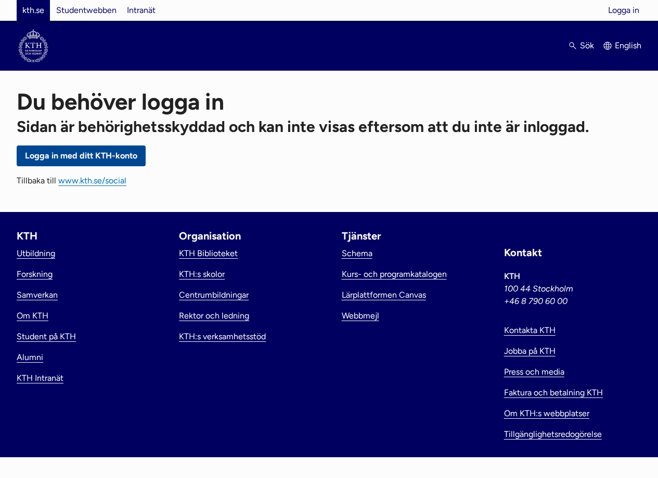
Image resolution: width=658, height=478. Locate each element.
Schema (357, 253)
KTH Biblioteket (208, 253)
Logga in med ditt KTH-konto (81, 156)
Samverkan (37, 295)
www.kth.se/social (92, 180)
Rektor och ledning (214, 316)
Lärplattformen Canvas (384, 295)
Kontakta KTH (530, 330)
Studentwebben (86, 10)
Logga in (623, 10)
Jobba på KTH (530, 351)
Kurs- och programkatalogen (394, 274)
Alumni (30, 357)
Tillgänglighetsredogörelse (553, 434)
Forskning (35, 274)
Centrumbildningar (214, 295)
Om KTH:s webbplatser (546, 413)
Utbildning (36, 253)
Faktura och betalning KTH (553, 392)
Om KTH (32, 316)
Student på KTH (46, 336)
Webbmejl (360, 316)
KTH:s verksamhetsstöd (222, 336)
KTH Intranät (40, 378)
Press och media (534, 372)
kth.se (33, 10)
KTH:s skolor (202, 274)
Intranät (141, 10)
